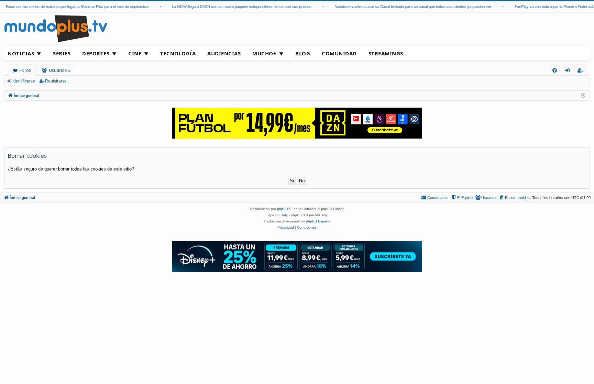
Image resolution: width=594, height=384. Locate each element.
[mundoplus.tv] (55, 28)
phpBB (282, 209)
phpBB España (318, 221)
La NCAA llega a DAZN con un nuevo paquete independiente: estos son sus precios (237, 6)
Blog (302, 53)
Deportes (95, 53)
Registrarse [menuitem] (581, 71)
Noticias (21, 53)
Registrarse (56, 81)
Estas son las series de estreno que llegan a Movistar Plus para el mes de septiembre (72, 6)
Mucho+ (264, 53)
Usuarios (58, 70)
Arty (285, 215)
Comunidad (339, 53)
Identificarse (23, 81)
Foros (25, 70)
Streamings (385, 53)
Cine (134, 53)
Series (61, 53)
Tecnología (178, 53)
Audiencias (224, 53)
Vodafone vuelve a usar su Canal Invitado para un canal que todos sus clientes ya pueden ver (409, 6)
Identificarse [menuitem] (569, 71)
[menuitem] (554, 70)
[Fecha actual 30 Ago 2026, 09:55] (583, 96)
